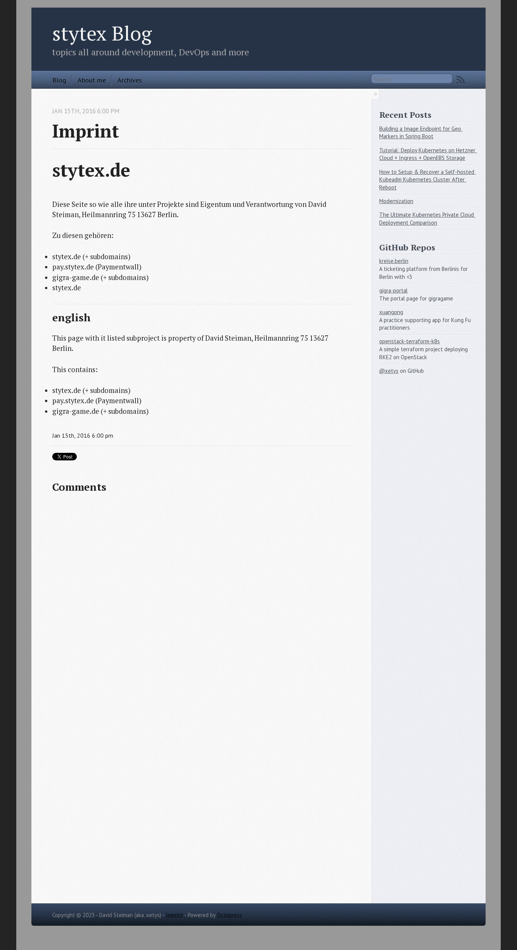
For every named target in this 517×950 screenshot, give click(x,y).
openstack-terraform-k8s (409, 341)
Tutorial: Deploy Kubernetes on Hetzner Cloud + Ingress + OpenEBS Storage (428, 154)
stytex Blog (102, 33)
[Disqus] (201, 598)
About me (92, 80)
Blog (59, 80)
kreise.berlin (393, 260)
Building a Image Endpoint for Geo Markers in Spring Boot (420, 132)
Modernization (396, 201)
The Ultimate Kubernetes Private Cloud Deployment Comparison (427, 218)
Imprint (174, 915)
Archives (129, 80)
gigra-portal (393, 290)
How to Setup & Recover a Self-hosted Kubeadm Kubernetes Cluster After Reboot (427, 179)
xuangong (391, 312)
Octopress (229, 915)
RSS (460, 80)
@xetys (389, 370)
